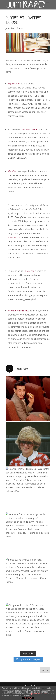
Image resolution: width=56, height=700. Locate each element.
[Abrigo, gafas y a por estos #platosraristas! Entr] (28, 444)
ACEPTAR (28, 698)
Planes (20, 28)
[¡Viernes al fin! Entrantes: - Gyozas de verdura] (28, 534)
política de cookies (39, 694)
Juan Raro (10, 28)
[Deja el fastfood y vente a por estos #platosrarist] (28, 398)
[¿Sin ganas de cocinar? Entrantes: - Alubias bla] (28, 625)
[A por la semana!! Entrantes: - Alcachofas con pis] (28, 489)
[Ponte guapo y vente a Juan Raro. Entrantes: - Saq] (28, 580)
